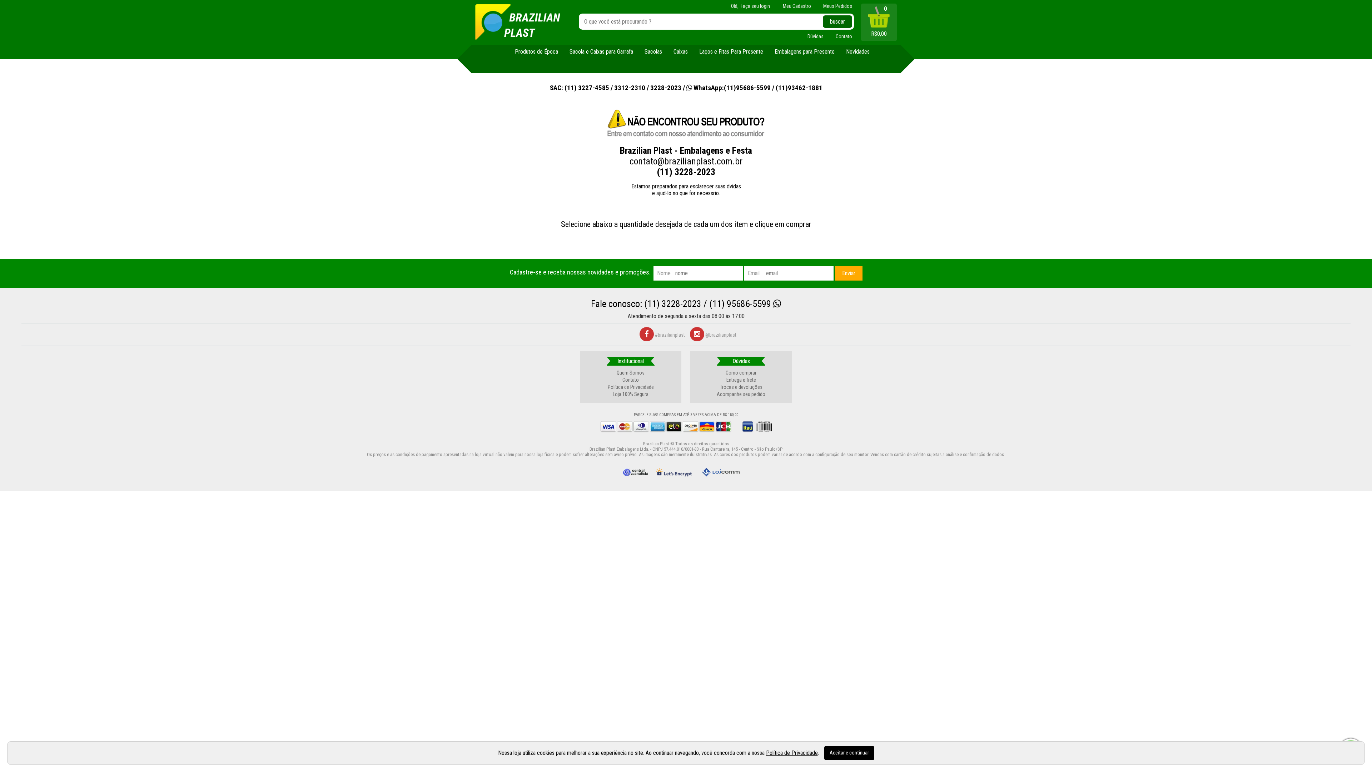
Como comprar (741, 373)
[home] (517, 22)
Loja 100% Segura (630, 394)
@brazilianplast (720, 335)
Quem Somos (631, 373)
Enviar (848, 273)
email (754, 273)
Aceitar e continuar (849, 753)
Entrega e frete (741, 380)
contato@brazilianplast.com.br (686, 161)
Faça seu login (755, 6)
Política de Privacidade (631, 387)
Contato (630, 380)
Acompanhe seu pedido (741, 394)
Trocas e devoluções (741, 387)
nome (664, 273)
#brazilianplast (669, 335)
